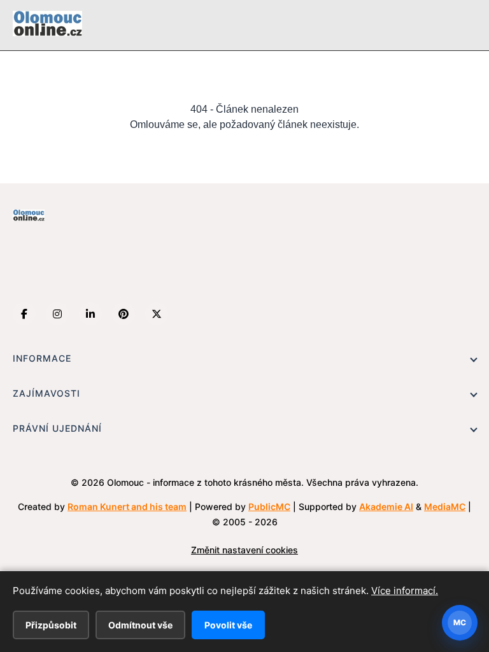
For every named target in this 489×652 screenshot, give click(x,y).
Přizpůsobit (50, 625)
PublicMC (269, 506)
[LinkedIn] (90, 313)
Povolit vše (228, 625)
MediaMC (444, 506)
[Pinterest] (123, 313)
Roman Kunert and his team (127, 506)
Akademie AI (386, 506)
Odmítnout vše (140, 625)
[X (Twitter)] (156, 313)
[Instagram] (57, 313)
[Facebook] (24, 313)
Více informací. (404, 591)
